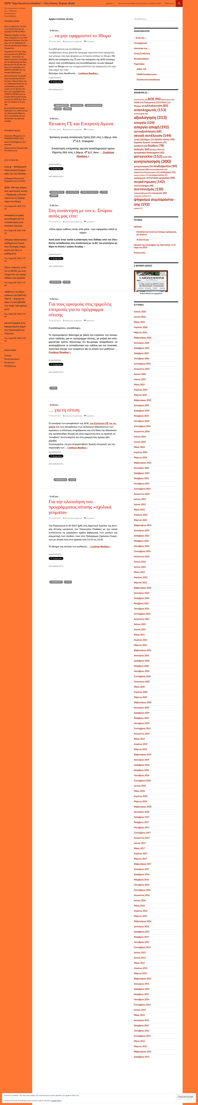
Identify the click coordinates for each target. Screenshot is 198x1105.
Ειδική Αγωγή (167, 99)
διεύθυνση (55, 282)
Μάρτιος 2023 (140, 520)
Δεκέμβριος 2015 (141, 932)
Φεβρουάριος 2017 (142, 864)
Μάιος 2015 (139, 963)
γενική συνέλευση (89, 192)
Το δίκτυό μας (143, 240)
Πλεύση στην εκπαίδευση (148, 80)
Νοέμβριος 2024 (141, 416)
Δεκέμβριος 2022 (141, 536)
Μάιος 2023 (139, 510)
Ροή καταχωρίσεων (11, 359)
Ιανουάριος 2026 (141, 343)
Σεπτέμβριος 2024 (142, 426)
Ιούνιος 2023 (140, 505)
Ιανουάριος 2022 (141, 593)
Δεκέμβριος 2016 (141, 875)
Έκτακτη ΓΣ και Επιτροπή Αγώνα (81, 123)
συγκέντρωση (149, 182)
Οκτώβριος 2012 (141, 1031)
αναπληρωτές (62, 105)
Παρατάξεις (139, 64)
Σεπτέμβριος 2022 (142, 551)
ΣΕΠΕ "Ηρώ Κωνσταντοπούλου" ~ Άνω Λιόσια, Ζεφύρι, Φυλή (39, 3)
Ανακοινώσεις (140, 99)
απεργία (144, 122)
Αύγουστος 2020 (142, 682)
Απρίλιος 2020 (140, 692)
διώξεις (156, 145)
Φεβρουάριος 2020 (142, 703)
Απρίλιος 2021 (140, 640)
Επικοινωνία (169, 3)
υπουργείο (159, 193)
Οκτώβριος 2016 (141, 885)
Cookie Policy (56, 1101)
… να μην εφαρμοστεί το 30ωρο (80, 35)
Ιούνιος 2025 (140, 380)
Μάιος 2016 (139, 906)
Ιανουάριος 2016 (141, 927)
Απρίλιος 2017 (140, 854)
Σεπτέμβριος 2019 (142, 729)
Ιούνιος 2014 (140, 1010)
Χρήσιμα (109, 3)
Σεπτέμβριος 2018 (142, 781)
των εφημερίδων (156, 293)
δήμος (149, 140)
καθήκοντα (61, 479)
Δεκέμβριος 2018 (141, 765)
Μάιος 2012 (139, 1041)
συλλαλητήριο (143, 186)
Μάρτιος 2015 (140, 974)
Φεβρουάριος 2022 (142, 588)
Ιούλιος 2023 (140, 499)
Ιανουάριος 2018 (141, 812)
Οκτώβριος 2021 (141, 609)
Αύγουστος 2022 (142, 557)
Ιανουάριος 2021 (141, 656)
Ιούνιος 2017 (140, 843)
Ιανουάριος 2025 (141, 406)
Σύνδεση (7, 356)
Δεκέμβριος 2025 (141, 348)
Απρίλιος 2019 (140, 744)
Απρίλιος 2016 (140, 911)
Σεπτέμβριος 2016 (142, 890)
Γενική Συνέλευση (142, 54)
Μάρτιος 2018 (140, 802)
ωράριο (68, 109)
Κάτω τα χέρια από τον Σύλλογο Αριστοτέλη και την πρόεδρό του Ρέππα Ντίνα (15, 29)
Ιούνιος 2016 (140, 901)
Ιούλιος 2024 (140, 437)
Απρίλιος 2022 (140, 578)
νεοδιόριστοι (165, 166)
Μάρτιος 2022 (140, 583)
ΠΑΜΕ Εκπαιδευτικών (147, 75)
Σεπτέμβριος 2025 (142, 364)
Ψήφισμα (139, 106)
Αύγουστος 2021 (142, 619)
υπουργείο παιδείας (142, 196)
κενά (166, 157)
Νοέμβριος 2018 (141, 770)
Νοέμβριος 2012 (141, 1026)
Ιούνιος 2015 (140, 958)
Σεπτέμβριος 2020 (142, 677)
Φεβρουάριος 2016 (142, 921)
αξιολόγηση (77, 105)
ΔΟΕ (154, 99)
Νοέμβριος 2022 (141, 541)
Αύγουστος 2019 (142, 734)
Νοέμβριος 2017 (141, 822)
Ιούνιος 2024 (140, 442)
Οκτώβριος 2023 (141, 484)
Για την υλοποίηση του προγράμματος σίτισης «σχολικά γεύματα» (80, 507)
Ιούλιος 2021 (140, 624)
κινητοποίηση (152, 162)
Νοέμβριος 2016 (141, 880)
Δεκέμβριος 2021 (141, 598)
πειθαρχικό (168, 172)
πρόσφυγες (142, 178)
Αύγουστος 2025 (142, 369)
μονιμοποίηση (143, 166)
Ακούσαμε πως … (142, 48)
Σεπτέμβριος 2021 (142, 614)
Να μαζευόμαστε (141, 59)
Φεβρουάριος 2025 (142, 400)
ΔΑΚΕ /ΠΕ (141, 69)
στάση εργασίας (163, 178)
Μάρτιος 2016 (140, 916)
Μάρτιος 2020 (140, 697)
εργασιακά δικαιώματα (149, 153)
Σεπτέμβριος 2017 (142, 833)
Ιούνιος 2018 (140, 786)
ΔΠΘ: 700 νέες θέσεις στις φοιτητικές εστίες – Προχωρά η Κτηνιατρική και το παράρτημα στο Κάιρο (16, 194)
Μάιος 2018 (139, 791)
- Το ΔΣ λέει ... (54, 31)
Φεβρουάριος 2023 (142, 525)
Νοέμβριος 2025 (141, 353)
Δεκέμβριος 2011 (141, 1057)
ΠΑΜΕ (138, 103)
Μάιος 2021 (139, 635)
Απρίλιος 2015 (140, 968)
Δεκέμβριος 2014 (141, 989)
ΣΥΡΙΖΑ (165, 102)
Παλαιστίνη (152, 102)
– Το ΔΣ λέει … (140, 38)
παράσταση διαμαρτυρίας (147, 172)
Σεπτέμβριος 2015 (142, 948)
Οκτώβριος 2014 (141, 1000)
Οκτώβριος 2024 (141, 421)
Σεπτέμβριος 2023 (142, 489)
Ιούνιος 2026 (140, 317)
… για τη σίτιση (64, 410)
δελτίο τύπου (165, 139)
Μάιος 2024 (139, 447)
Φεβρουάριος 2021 (142, 650)
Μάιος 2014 (139, 1015)
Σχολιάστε (90, 41)
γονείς (139, 140)
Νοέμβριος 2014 (141, 994)
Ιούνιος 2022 (140, 567)
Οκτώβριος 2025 (141, 359)
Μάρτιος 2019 (140, 749)
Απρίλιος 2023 (140, 515)
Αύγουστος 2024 (142, 432)
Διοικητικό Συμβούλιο (73, 41)
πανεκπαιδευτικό (158, 170)
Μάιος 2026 (139, 322)
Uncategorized (140, 43)
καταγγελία (148, 156)
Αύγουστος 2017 (142, 838)
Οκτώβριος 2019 (141, 723)
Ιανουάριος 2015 (141, 984)
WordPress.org (10, 366)
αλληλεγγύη (156, 105)
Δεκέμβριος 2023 (141, 473)
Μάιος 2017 (139, 848)
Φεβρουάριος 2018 (142, 807)
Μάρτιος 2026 (140, 333)
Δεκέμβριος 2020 (141, 661)
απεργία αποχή (151, 127)
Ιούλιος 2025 (140, 374)
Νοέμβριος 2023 (141, 479)
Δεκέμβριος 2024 (141, 411)
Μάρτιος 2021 (140, 645)
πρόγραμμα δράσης (157, 175)
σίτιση (58, 109)
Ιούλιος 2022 (140, 562)
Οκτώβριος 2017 (141, 828)
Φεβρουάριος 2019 (142, 755)
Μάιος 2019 (139, 739)
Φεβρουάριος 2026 (142, 338)
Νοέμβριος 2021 (141, 604)
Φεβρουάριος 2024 (142, 463)
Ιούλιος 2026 (140, 312)
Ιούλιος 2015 (140, 953)
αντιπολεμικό (141, 114)
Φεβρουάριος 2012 (142, 1052)
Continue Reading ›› (88, 73)
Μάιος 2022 (139, 572)
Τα (141, 293)
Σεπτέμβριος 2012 (142, 1036)
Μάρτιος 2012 (140, 1047)
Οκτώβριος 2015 (141, 942)
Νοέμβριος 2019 (141, 718)
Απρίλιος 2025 (140, 390)
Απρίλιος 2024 (140, 452)
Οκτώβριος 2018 (141, 776)
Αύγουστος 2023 (142, 494)
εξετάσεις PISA (157, 150)
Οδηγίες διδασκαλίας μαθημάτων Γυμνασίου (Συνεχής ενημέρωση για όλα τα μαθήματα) (15, 247)
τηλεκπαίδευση (142, 193)
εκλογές (141, 149)
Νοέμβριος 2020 (141, 666)
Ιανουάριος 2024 (141, 468)
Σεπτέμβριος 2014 (142, 1005)
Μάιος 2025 (139, 385)
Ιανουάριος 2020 (141, 708)
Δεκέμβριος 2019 (141, 713)
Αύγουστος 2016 (142, 895)
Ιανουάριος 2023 (141, 531)
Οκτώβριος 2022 (141, 546)
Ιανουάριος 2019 (141, 760)
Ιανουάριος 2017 (141, 869)
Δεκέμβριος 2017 (141, 817)
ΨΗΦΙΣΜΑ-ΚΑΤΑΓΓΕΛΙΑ (14, 138)
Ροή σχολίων (9, 362)
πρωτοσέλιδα (146, 293)
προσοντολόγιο (141, 175)
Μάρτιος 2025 (140, 395)
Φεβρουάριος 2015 (142, 979)
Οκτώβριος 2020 (141, 671)
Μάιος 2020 (139, 687)
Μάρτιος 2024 (140, 458)
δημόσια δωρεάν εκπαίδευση (150, 142)
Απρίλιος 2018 (140, 796)
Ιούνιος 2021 (140, 630)
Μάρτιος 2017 (140, 859)
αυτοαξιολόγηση (93, 105)
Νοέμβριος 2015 (141, 937)
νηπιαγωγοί (141, 170)
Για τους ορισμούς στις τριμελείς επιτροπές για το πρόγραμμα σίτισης (80, 309)
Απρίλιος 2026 (140, 327)
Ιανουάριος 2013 (141, 1020)
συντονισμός (148, 189)
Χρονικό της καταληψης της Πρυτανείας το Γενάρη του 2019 (139, 3)
